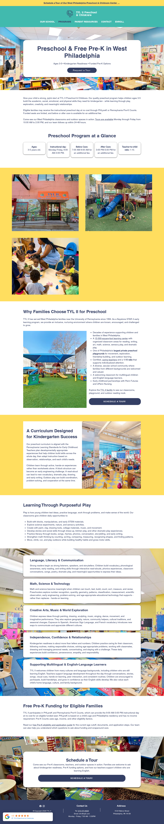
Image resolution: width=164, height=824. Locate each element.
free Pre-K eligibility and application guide (52, 725)
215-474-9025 (83, 811)
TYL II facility (106, 390)
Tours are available (104, 119)
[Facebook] (40, 806)
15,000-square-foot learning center (111, 338)
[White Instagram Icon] (43, 806)
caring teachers (109, 359)
